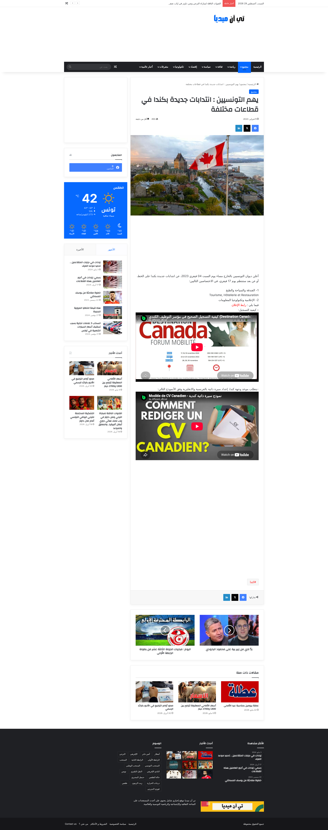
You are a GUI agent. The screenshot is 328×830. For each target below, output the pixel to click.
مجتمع (245, 67)
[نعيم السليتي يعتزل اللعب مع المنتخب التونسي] (205, 774)
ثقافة (220, 67)
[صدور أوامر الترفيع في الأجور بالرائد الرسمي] (154, 691)
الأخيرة (80, 249)
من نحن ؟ (83, 823)
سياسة (207, 67)
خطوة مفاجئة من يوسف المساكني (88, 295)
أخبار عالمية (147, 67)
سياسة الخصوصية (118, 823)
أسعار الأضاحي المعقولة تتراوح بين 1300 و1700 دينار (198, 707)
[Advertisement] (130, 34)
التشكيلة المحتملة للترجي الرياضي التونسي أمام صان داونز (82, 417)
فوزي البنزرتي (153, 789)
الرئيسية (257, 67)
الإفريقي (133, 754)
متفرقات (164, 67)
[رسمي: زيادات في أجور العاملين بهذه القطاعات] (112, 282)
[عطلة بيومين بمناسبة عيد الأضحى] (240, 691)
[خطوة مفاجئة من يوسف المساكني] (112, 297)
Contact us (71, 823)
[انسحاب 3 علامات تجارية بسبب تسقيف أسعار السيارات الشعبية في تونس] (112, 327)
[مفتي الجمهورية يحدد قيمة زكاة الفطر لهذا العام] (174, 774)
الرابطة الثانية (137, 760)
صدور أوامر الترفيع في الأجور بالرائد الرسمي (155, 707)
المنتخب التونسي (152, 765)
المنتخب (123, 760)
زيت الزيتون (137, 783)
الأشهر (111, 249)
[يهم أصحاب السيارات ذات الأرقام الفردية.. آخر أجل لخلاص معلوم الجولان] (174, 765)
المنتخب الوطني (133, 765)
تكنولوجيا (179, 67)
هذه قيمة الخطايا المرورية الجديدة (87, 310)
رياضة (232, 67)
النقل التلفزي (136, 771)
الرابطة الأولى (154, 760)
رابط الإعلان (239, 305)
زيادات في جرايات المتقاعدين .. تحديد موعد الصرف (85, 264)
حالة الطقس (154, 777)
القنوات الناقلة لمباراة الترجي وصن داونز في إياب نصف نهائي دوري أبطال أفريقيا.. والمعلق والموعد (174, 3)
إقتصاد (194, 67)
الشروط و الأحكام (99, 823)
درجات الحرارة (153, 783)
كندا (252, 582)
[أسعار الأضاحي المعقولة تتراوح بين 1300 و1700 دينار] (197, 691)
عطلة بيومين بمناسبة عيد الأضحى (241, 705)
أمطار (157, 754)
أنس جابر (146, 754)
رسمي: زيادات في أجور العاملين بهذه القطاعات (88, 279)
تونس (123, 771)
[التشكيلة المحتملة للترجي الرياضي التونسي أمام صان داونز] (81, 403)
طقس (124, 783)
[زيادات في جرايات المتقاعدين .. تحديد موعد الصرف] (112, 266)
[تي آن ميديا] (232, 19)
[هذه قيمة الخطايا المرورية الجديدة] (112, 312)
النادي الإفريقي (153, 771)
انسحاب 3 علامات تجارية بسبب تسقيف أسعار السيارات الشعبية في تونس (85, 327)
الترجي (122, 754)
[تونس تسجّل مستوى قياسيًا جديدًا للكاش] (189, 774)
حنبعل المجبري (137, 777)
